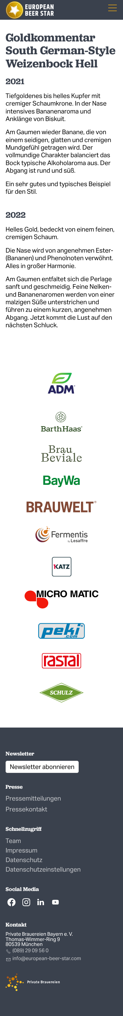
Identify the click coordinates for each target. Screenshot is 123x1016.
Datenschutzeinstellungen (43, 869)
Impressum (21, 850)
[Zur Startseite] (30, 10)
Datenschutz (24, 860)
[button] (11, 902)
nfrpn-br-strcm (47, 958)
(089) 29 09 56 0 (30, 950)
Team (13, 841)
